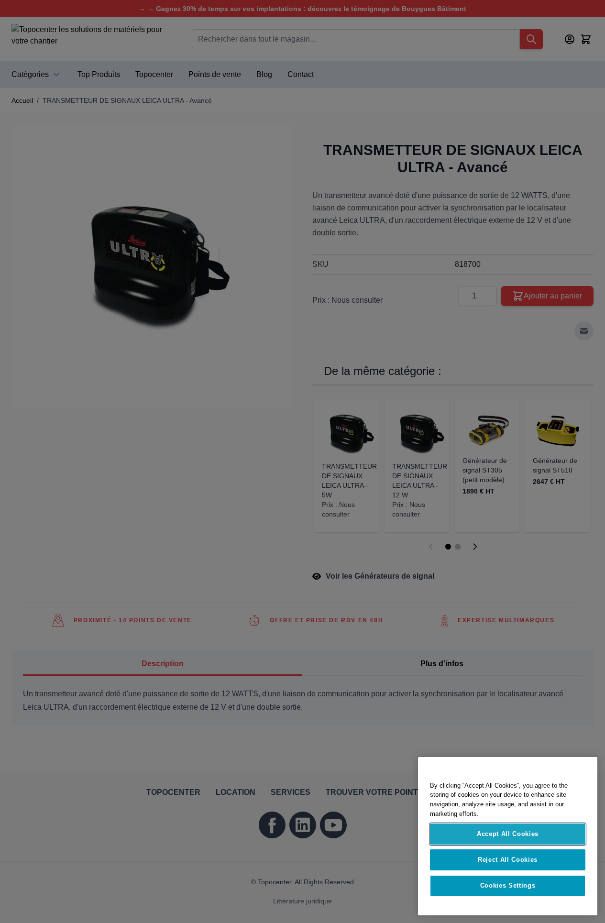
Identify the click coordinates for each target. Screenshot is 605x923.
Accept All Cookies (508, 833)
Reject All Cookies (508, 859)
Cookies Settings (508, 885)
